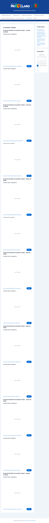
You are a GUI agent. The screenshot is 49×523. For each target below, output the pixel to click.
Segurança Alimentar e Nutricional (8, 18)
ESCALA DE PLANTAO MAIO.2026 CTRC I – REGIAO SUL (11, 396)
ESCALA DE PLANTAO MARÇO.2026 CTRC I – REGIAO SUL (11, 249)
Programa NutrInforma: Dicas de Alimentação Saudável (41, 40)
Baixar (29, 66)
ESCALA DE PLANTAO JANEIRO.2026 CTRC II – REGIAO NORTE (12, 66)
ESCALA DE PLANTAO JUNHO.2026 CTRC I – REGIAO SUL (11, 470)
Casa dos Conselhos (20, 18)
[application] (10, 15)
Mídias (35, 18)
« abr (38, 70)
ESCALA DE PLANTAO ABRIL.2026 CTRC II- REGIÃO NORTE (12, 288)
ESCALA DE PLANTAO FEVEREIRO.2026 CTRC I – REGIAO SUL (12, 175)
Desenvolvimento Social (6, 15)
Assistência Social (16, 15)
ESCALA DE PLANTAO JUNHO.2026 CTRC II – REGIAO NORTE (12, 435)
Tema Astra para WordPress (31, 520)
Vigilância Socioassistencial (27, 15)
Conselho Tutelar (29, 18)
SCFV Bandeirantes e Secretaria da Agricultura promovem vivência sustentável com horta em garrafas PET (41, 35)
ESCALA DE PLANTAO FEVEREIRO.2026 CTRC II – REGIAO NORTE (13, 140)
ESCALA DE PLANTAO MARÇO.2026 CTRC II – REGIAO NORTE (12, 214)
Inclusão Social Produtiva (38, 15)
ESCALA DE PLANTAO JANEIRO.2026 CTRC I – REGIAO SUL (12, 100)
